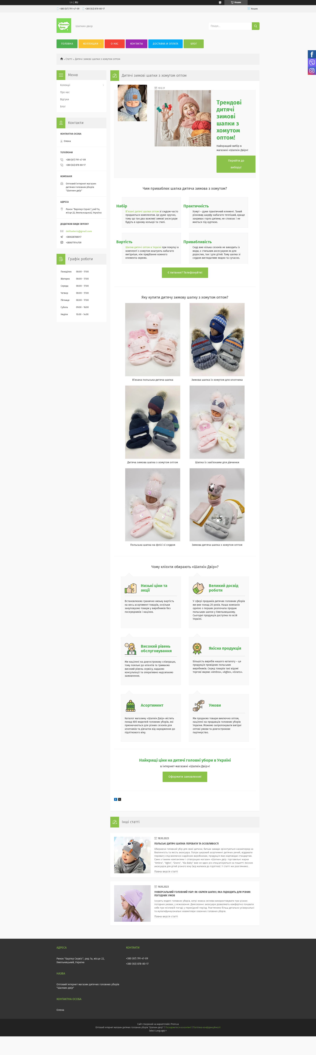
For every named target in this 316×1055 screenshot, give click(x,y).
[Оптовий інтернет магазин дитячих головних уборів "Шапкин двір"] (64, 32)
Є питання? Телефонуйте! (185, 272)
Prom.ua (175, 1024)
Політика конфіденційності (207, 1028)
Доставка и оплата (165, 44)
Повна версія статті (166, 871)
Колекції (65, 85)
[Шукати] (255, 26)
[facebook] (115, 800)
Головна (67, 44)
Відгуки (64, 99)
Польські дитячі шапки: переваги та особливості (186, 843)
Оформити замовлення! (184, 776)
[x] (119, 800)
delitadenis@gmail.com (79, 231)
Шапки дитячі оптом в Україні (143, 247)
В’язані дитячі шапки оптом (142, 211)
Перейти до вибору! (236, 164)
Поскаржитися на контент (178, 1028)
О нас (114, 44)
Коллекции (90, 44)
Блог (194, 44)
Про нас (65, 92)
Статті (68, 59)
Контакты (136, 44)
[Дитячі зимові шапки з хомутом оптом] (132, 103)
